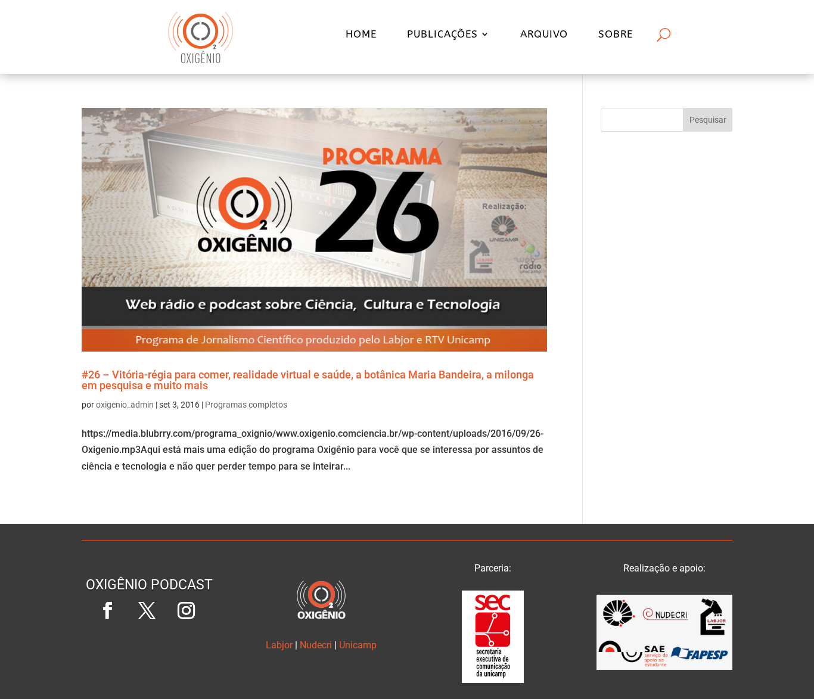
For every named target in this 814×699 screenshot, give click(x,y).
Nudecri (316, 645)
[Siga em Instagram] (186, 611)
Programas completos (246, 404)
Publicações (442, 35)
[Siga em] (149, 650)
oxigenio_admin (125, 404)
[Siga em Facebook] (108, 611)
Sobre (615, 35)
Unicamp (358, 645)
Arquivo (544, 35)
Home (361, 35)
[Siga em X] (147, 611)
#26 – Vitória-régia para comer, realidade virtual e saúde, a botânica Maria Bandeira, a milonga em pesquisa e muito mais (308, 380)
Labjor (279, 645)
